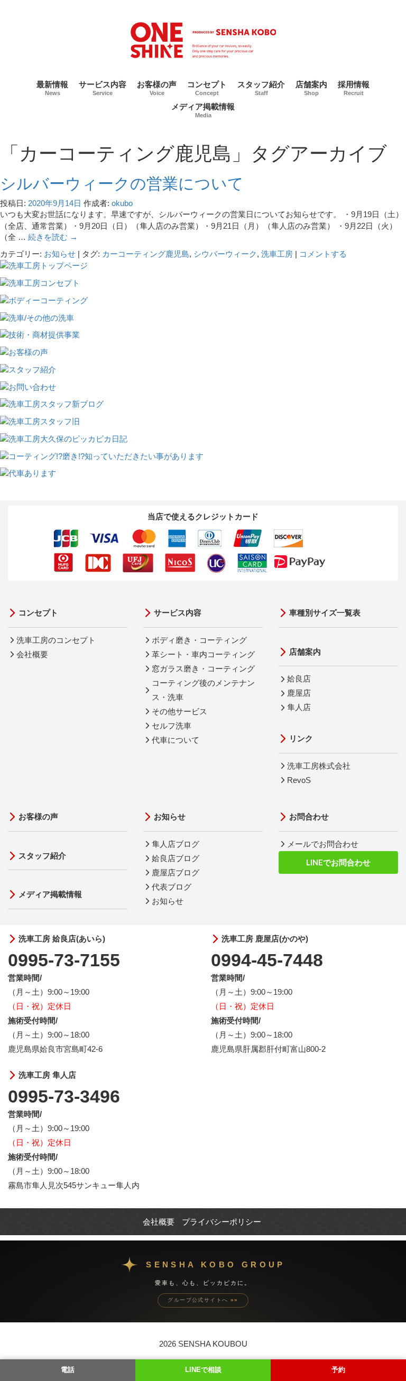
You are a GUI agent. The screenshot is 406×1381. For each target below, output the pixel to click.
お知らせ (60, 253)
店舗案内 (311, 88)
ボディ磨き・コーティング (199, 640)
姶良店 (299, 678)
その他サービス (179, 711)
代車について (175, 739)
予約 (338, 1370)
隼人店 (299, 707)
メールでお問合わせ (322, 843)
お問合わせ (309, 816)
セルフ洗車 (171, 725)
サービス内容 (102, 88)
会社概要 (32, 654)
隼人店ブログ (175, 843)
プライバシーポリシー (221, 1221)
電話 (68, 1370)
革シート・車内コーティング (203, 654)
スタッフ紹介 (261, 88)
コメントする (323, 253)
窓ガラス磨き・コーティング (203, 668)
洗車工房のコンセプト (56, 640)
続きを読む (53, 236)
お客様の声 (157, 88)
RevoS (299, 780)
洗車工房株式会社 (318, 765)
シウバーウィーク (225, 253)
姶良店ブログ (175, 858)
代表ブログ (171, 886)
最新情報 (52, 88)
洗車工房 (277, 253)
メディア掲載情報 (203, 110)
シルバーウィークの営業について (122, 183)
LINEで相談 (203, 1370)
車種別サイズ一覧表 (325, 612)
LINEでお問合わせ (338, 862)
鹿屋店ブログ (175, 872)
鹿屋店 (299, 692)
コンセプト (207, 88)
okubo (122, 203)
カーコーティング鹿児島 (145, 253)
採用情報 (354, 88)
